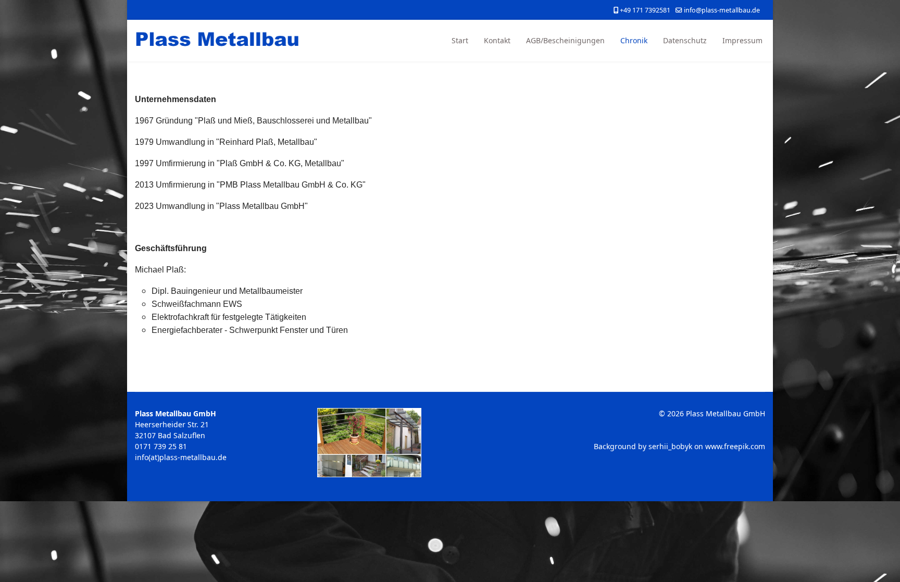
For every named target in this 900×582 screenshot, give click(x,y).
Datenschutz (685, 40)
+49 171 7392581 (645, 10)
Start (460, 40)
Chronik (633, 40)
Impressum (742, 40)
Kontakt (497, 40)
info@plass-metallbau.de (722, 10)
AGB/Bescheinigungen (565, 40)
